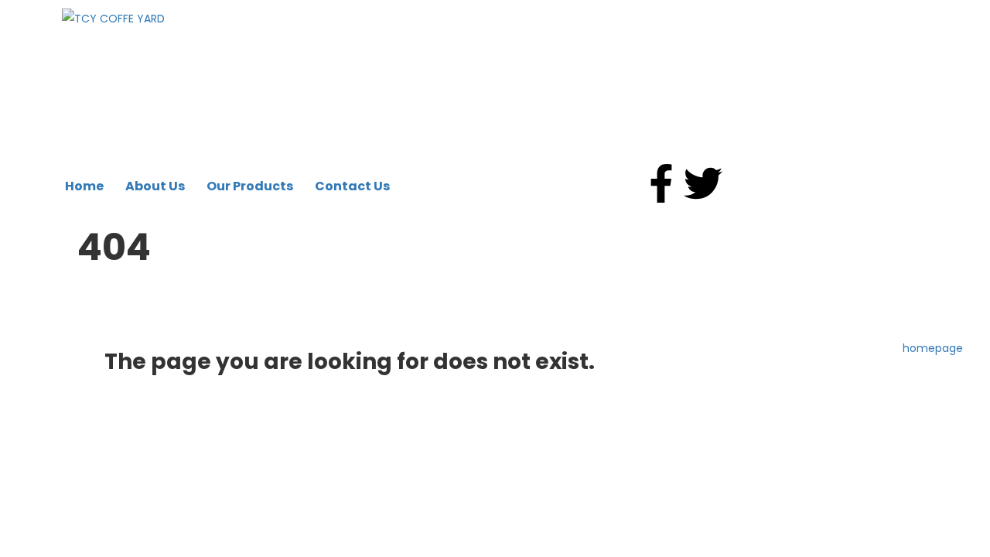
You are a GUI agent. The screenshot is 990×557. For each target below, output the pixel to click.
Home (84, 186)
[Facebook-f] (661, 183)
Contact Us (352, 186)
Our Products (250, 186)
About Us (155, 186)
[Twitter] (703, 183)
